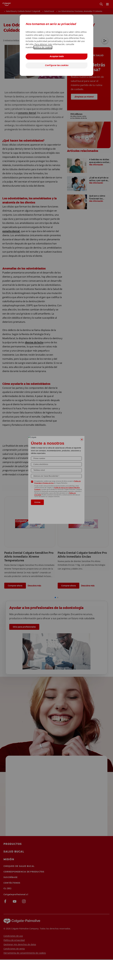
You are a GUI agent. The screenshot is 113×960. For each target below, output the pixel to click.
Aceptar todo (57, 56)
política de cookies (43, 47)
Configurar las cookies (56, 65)
